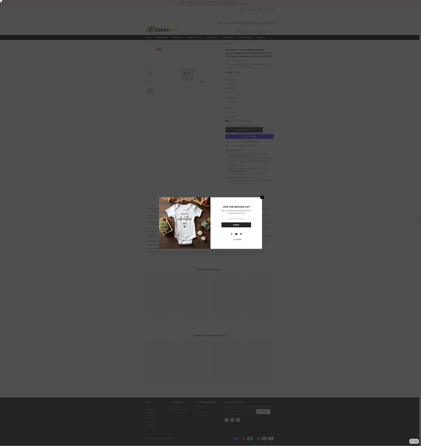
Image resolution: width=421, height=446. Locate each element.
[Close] (262, 197)
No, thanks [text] (237, 239)
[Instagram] (236, 234)
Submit (236, 225)
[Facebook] (231, 234)
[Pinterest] (241, 234)
